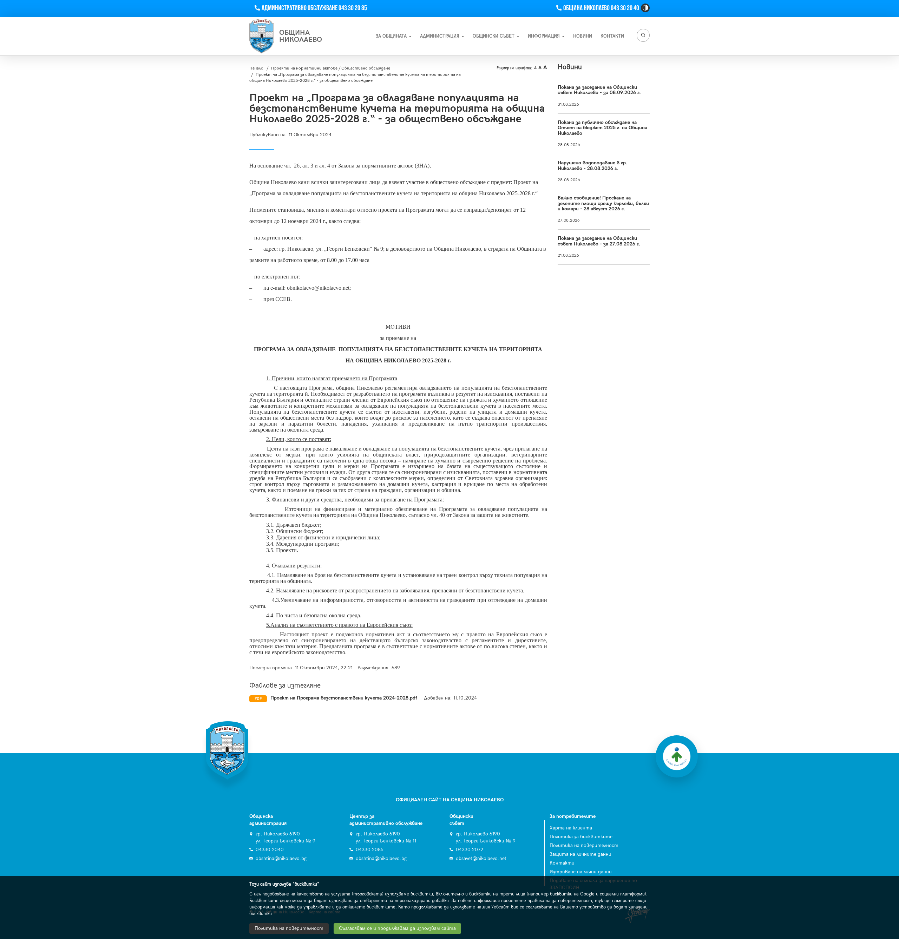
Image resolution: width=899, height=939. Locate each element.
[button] (645, 8)
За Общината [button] (392, 36)
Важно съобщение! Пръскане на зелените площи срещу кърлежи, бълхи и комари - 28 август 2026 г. (603, 203)
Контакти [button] (612, 36)
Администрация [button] (440, 36)
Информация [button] (544, 36)
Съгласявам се (397, 928)
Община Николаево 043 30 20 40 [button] (601, 8)
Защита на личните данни (580, 854)
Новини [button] (582, 36)
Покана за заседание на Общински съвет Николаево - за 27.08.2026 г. (599, 241)
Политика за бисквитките (581, 837)
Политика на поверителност (584, 845)
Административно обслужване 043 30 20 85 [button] (314, 8)
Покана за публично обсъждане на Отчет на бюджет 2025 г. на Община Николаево (602, 127)
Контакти (562, 863)
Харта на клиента (571, 828)
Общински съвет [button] (494, 36)
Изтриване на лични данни (581, 872)
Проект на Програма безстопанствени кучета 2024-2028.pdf (344, 698)
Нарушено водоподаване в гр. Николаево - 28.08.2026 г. (592, 165)
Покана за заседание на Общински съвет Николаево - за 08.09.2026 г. (599, 90)
